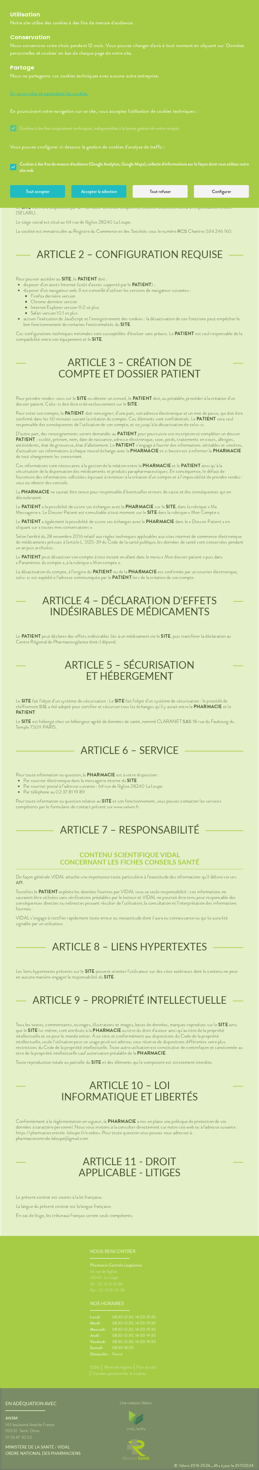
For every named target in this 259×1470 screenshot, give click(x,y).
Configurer (221, 191)
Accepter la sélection (99, 191)
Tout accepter (38, 191)
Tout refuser (160, 191)
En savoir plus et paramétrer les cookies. (49, 93)
